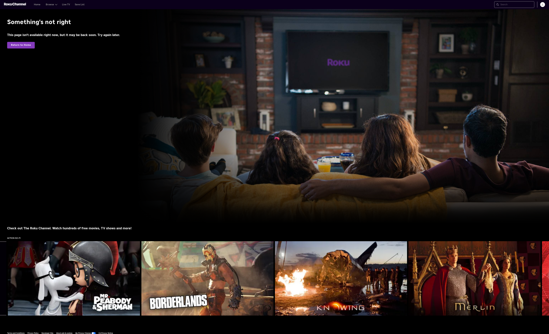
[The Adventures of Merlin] (474, 278)
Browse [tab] (50, 4)
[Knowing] (341, 278)
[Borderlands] (207, 278)
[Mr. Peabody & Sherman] (74, 278)
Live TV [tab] (66, 4)
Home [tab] (37, 4)
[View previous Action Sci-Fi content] (3, 278)
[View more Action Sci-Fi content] (545, 278)
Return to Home (21, 45)
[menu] (542, 4)
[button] (74, 278)
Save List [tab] (79, 4)
